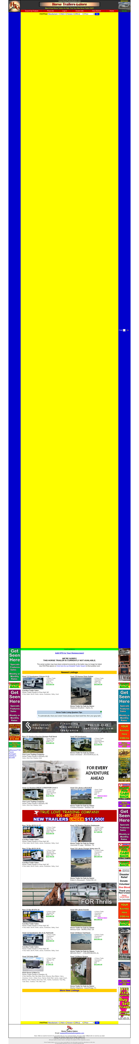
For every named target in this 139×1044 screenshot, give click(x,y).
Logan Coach (63, 978)
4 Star (24, 694)
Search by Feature (31, 11)
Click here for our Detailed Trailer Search (71, 666)
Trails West (25, 981)
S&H (29, 980)
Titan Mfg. (62, 980)
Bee (33, 976)
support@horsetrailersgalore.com (72, 1033)
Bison (43, 976)
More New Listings (69, 990)
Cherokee (25, 978)
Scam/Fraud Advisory (69, 649)
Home (112, 11)
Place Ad (50, 11)
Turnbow (32, 981)
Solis (44, 980)
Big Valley (38, 976)
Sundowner (47, 694)
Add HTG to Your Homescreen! (69, 653)
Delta (35, 978)
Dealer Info (80, 11)
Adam (28, 694)
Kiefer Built (50, 978)
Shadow (35, 758)
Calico (24, 758)
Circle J (31, 978)
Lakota (41, 694)
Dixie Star (29, 758)
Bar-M (32, 694)
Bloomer (48, 976)
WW (40, 981)
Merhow (24, 980)
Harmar (44, 978)
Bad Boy (29, 976)
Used (57, 694)
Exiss (39, 978)
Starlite (49, 980)
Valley (53, 694)
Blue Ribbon (55, 976)
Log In (64, 11)
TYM (37, 981)
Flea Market (96, 11)
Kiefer (36, 694)
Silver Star (40, 980)
